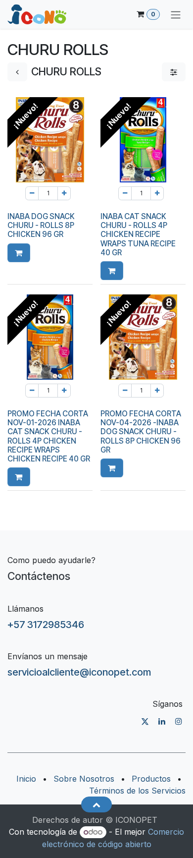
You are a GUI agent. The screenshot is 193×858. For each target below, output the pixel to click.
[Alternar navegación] (176, 14)
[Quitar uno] (32, 193)
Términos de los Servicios (137, 791)
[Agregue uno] (64, 193)
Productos (151, 779)
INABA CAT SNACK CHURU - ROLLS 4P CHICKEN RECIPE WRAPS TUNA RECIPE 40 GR (138, 234)
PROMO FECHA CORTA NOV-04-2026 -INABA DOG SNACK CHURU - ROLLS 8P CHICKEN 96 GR (140, 432)
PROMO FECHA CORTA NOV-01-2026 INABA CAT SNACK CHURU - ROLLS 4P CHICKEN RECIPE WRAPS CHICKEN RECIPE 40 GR (48, 436)
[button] (18, 252)
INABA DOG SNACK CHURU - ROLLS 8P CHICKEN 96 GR (41, 225)
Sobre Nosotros (83, 779)
